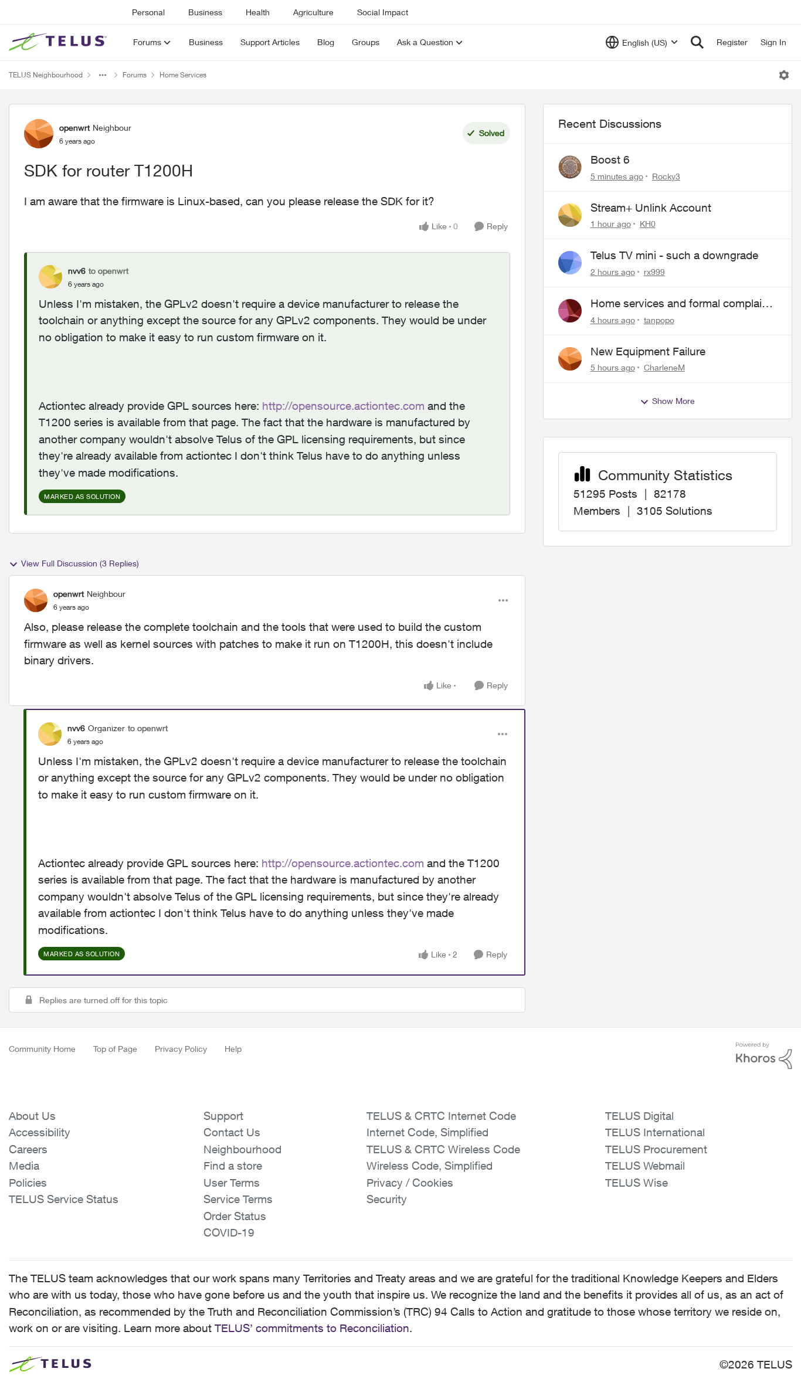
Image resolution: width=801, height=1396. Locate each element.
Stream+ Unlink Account (650, 207)
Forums (135, 74)
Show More (673, 401)
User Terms (231, 1182)
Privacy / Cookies (409, 1182)
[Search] (697, 42)
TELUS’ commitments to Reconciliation (312, 1328)
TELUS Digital (639, 1115)
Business (205, 12)
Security (386, 1199)
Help (233, 1049)
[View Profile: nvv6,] (50, 276)
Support (223, 1115)
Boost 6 (610, 159)
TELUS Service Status (63, 1199)
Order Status (234, 1216)
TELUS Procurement (656, 1149)
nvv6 (77, 271)
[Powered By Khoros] (764, 1055)
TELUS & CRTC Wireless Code (443, 1149)
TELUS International (655, 1132)
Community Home (42, 1049)
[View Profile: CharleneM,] (570, 359)
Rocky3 (666, 176)
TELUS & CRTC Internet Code (441, 1115)
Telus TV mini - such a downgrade (674, 255)
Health (258, 12)
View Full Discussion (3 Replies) (80, 563)
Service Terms (238, 1199)
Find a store (232, 1165)
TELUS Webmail (645, 1165)
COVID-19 (228, 1232)
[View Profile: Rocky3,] (570, 167)
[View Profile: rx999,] (570, 262)
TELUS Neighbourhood (46, 74)
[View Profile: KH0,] (570, 215)
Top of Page (115, 1049)
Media (24, 1165)
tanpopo (659, 320)
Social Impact (382, 12)
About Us (32, 1115)
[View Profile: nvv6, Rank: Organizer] (50, 734)
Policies (28, 1182)
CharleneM (664, 367)
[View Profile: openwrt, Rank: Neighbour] (38, 133)
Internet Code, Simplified (427, 1132)
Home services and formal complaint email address (681, 304)
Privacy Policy (181, 1049)
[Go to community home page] (59, 42)
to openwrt (108, 271)
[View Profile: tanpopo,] (570, 310)
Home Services (182, 74)
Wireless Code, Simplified (429, 1165)
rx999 (654, 272)
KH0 (648, 224)
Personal (148, 12)
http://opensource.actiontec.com (343, 405)
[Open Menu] (784, 75)
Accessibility (39, 1132)
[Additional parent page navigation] (103, 75)
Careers (28, 1149)
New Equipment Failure (647, 351)
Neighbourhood (242, 1149)
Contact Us (231, 1132)
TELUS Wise (636, 1182)
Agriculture (313, 12)
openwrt (74, 128)
